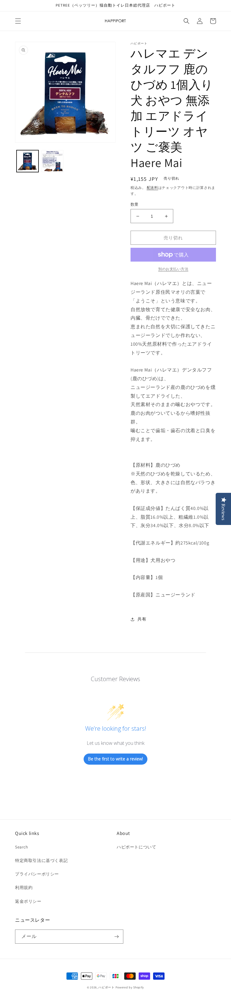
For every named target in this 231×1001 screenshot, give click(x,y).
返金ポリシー (28, 901)
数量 (135, 204)
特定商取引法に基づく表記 (41, 860)
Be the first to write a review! (115, 759)
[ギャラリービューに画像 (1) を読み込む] (27, 161)
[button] (18, 21)
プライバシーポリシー (37, 874)
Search (21, 847)
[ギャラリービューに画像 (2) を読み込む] (52, 161)
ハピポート (106, 987)
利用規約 (23, 887)
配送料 (152, 187)
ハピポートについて (136, 847)
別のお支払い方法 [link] (173, 269)
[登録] (116, 937)
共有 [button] (141, 619)
